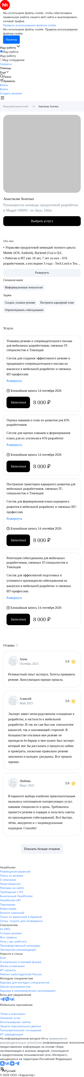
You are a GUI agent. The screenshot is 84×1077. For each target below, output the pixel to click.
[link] (5, 76)
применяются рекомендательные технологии (33, 1040)
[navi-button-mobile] (2, 98)
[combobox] (7, 1070)
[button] (4, 85)
